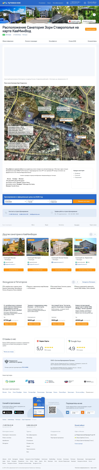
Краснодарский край (90, 459)
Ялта (45, 461)
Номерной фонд (92, 41)
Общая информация (8, 41)
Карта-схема (93, 225)
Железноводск (80, 459)
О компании (42, 3)
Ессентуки (59, 459)
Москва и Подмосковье (64, 461)
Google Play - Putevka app (51, 407)
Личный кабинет (80, 425)
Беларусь (22, 459)
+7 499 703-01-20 (13, 214)
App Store (5, 411)
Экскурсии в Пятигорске (88, 282)
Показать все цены (84, 201)
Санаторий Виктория (34, 258)
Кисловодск (66, 459)
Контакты (61, 225)
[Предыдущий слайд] (4, 14)
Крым (36, 461)
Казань (55, 392)
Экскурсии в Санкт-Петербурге (32, 459)
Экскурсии (5, 443)
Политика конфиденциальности (82, 467)
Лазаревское (21, 461)
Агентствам (54, 435)
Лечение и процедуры (31, 41)
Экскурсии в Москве (82, 461)
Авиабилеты (6, 440)
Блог (28, 452)
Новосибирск (62, 392)
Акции (49, 3)
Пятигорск (24, 34)
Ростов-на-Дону (80, 392)
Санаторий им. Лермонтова (83, 258)
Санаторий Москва (10, 258)
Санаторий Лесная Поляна (60, 258)
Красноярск (71, 392)
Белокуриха (15, 459)
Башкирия (73, 461)
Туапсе (31, 461)
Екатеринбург (32, 392)
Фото (33, 225)
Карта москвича (31, 449)
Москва (5, 392)
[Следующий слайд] (94, 14)
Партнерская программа (57, 437)
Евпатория (50, 461)
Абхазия (4, 459)
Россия (90, 461)
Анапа (25, 392)
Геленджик (14, 461)
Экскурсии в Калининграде (25, 463)
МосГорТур (29, 437)
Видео (46, 225)
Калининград (40, 392)
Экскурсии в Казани (12, 463)
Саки (56, 461)
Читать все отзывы (9, 351)
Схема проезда (78, 443)
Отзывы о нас (30, 443)
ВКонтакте (69, 411)
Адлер (4, 461)
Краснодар (49, 392)
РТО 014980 (25, 367)
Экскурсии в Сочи (37, 463)
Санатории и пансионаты (9, 435)
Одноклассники (85, 411)
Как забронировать (58, 3)
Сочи (9, 392)
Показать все (89, 392)
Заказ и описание (10, 324)
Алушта (40, 461)
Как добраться (53, 41)
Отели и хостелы (7, 437)
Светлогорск (44, 459)
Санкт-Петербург (17, 392)
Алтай (9, 459)
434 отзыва (8, 34)
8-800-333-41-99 (23, 214)
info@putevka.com (35, 214)
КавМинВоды (18, 34)
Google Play (17, 411)
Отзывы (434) (72, 41)
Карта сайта (93, 467)
